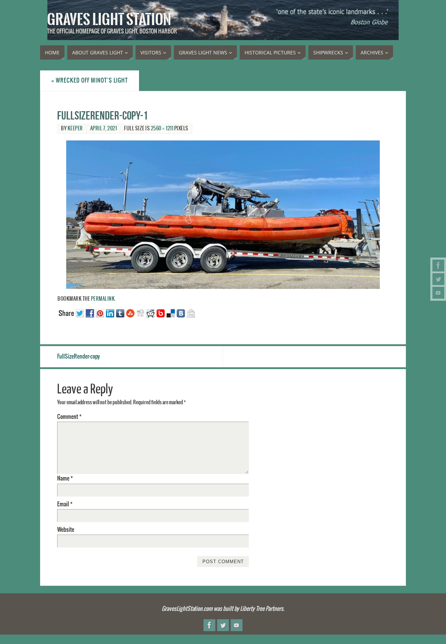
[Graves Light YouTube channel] (438, 293)
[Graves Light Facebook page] (438, 265)
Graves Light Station (109, 19)
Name (65, 478)
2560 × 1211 (162, 128)
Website (65, 530)
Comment (69, 417)
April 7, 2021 (103, 128)
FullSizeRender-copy (78, 356)
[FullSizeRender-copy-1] (223, 214)
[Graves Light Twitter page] (438, 279)
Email (64, 504)
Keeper (75, 128)
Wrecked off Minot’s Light (89, 80)
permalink (103, 299)
